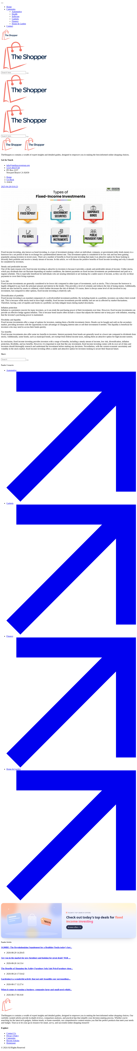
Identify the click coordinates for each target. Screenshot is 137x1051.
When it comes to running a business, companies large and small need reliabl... (36, 989)
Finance (15, 21)
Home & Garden (19, 24)
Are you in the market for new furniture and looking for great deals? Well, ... (36, 958)
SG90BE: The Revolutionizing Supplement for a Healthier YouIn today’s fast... (36, 947)
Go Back (10, 179)
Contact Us (11, 1033)
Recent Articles (12, 1040)
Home (9, 7)
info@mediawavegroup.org (18, 165)
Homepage (11, 1043)
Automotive (17, 11)
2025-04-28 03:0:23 (9, 186)
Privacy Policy (12, 1036)
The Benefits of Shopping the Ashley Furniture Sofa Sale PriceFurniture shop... (37, 968)
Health (14, 14)
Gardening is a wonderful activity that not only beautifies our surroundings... (36, 979)
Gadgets (15, 19)
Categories (10, 9)
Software (15, 16)
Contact (9, 26)
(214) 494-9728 (13, 168)
